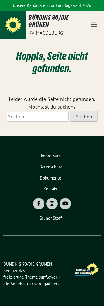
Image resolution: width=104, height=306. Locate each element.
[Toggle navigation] (94, 25)
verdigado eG (46, 283)
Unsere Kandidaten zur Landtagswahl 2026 (52, 5)
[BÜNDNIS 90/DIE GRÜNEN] (13, 25)
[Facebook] (38, 203)
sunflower (48, 277)
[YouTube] (65, 203)
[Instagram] (52, 203)
